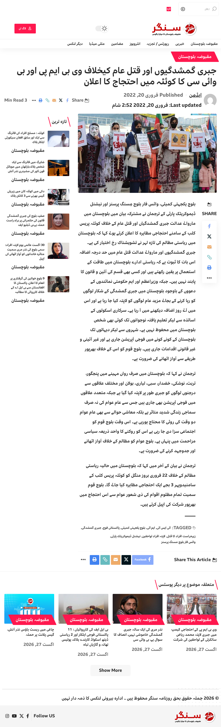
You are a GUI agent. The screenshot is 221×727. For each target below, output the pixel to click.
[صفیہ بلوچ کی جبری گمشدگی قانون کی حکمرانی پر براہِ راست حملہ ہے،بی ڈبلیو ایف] (58, 222)
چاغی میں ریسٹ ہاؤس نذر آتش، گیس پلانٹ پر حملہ (30, 632)
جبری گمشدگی (91, 527)
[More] (34, 100)
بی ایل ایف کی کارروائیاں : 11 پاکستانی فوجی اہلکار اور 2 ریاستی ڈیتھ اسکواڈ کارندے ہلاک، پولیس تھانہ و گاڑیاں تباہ (84, 637)
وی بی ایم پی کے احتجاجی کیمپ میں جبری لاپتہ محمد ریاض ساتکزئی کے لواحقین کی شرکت (194, 634)
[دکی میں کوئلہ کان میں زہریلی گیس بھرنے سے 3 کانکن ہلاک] (58, 197)
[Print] (41, 100)
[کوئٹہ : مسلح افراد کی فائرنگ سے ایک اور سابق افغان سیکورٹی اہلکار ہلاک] (58, 139)
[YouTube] (14, 716)
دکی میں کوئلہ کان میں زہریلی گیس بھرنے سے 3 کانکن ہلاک (25, 193)
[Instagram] (7, 716)
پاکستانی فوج (111, 527)
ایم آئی (151, 527)
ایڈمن (195, 95)
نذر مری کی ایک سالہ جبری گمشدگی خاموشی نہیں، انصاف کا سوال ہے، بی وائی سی (138, 634)
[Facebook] (27, 716)
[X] (21, 716)
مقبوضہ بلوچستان (195, 56)
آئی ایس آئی (164, 527)
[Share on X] (61, 100)
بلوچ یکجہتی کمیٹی (133, 527)
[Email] (54, 100)
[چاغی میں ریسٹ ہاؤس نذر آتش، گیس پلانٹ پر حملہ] (29, 609)
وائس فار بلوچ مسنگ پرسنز (178, 542)
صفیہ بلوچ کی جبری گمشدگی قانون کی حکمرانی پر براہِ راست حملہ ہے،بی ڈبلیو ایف (25, 220)
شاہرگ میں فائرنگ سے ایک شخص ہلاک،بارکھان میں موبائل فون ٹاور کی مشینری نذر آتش (25, 167)
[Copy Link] (47, 100)
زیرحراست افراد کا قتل (181, 536)
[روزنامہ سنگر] (195, 716)
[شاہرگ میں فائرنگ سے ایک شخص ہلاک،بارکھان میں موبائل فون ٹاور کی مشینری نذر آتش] (58, 168)
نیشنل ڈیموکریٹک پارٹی (125, 536)
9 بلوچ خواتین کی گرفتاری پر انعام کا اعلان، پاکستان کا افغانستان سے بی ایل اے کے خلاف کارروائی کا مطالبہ (27, 285)
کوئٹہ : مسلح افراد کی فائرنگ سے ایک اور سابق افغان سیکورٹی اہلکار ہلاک (24, 138)
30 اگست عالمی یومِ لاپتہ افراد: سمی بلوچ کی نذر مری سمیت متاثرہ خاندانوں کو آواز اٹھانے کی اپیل (24, 251)
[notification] (152, 9)
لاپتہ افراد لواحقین (153, 536)
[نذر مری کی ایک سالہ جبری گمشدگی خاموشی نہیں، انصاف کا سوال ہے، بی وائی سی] (138, 609)
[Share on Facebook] (67, 100)
